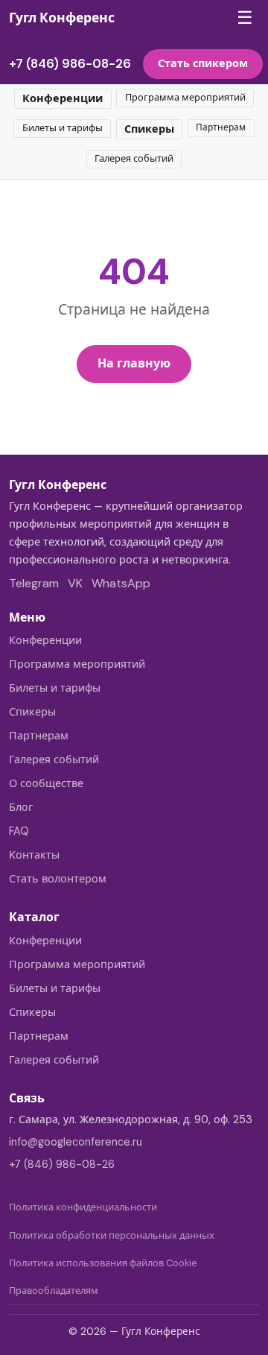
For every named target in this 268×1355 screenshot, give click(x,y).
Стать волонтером (57, 878)
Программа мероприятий (185, 97)
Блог (21, 807)
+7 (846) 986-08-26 (70, 63)
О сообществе (46, 783)
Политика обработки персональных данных (111, 1235)
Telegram (34, 583)
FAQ (19, 831)
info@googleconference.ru (75, 1142)
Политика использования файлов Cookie (103, 1263)
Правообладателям (53, 1290)
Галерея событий (134, 158)
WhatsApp (121, 583)
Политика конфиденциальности (83, 1207)
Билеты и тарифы (62, 127)
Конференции (62, 98)
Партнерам (221, 127)
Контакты (34, 855)
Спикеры (149, 129)
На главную (134, 363)
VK (75, 583)
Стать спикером (203, 63)
